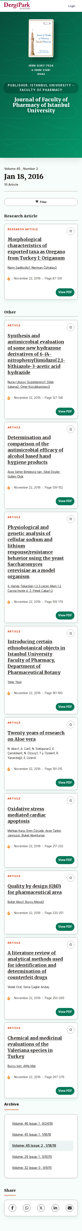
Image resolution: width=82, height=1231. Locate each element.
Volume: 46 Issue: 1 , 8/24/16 (32, 1124)
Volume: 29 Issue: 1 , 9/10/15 (32, 1157)
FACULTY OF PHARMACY (41, 90)
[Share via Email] (69, 1208)
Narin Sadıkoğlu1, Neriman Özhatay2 (32, 267)
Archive (11, 1104)
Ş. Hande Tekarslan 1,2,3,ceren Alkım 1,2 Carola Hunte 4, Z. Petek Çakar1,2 (34, 588)
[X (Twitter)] (41, 1208)
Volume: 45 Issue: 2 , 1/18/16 (34, 1146)
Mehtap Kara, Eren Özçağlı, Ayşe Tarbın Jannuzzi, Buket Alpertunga (34, 833)
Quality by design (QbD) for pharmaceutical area (35, 889)
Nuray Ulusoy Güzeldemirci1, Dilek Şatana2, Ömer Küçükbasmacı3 (31, 384)
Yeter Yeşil (14, 682)
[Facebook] (12, 1208)
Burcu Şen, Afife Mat (22, 1066)
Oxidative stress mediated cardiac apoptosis (27, 815)
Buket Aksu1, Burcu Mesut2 (26, 902)
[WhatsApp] (26, 1208)
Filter (43, 202)
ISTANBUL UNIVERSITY (50, 85)
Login (71, 6)
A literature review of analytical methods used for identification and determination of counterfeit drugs (35, 965)
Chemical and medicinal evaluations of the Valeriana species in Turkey (35, 1047)
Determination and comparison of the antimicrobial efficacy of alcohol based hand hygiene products (35, 450)
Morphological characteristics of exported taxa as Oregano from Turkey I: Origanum (36, 249)
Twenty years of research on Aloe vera (36, 736)
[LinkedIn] (55, 1208)
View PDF (65, 292)
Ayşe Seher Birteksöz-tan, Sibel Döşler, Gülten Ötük (34, 474)
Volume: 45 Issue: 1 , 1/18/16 (31, 1135)
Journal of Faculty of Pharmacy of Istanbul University (41, 105)
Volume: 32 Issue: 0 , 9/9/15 (32, 1168)
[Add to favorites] (70, 231)
